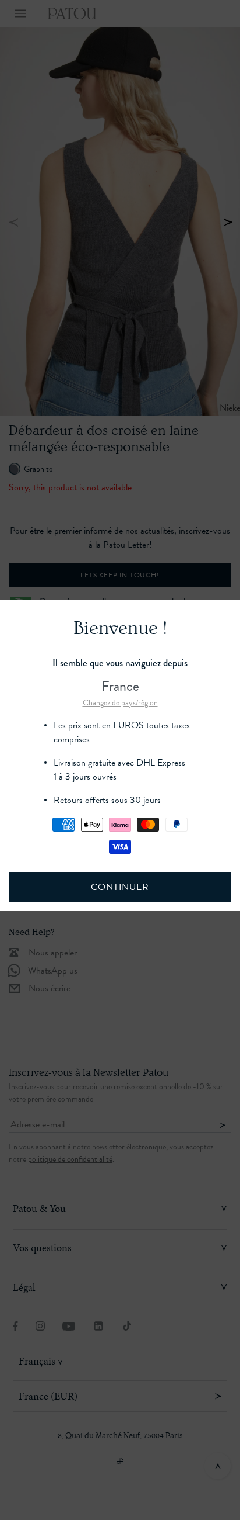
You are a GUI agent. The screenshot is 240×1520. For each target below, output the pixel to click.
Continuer (120, 887)
